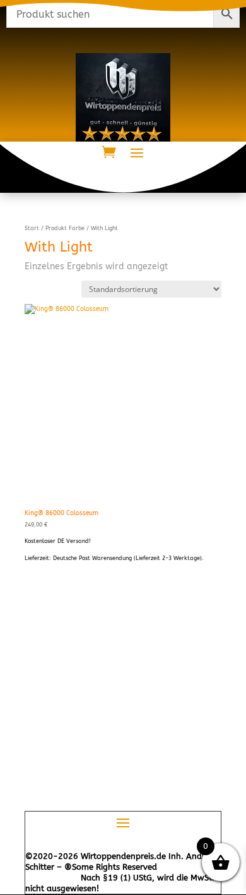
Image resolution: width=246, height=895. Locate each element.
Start (32, 228)
